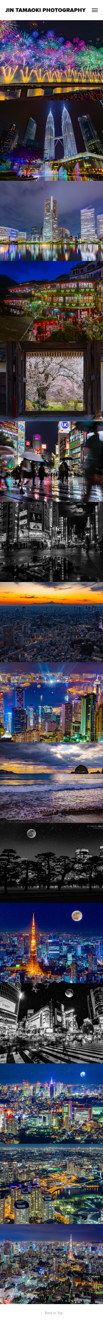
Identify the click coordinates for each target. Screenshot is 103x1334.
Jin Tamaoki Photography (45, 10)
